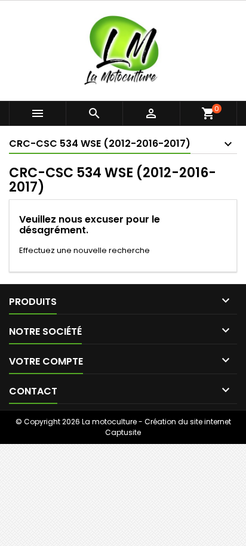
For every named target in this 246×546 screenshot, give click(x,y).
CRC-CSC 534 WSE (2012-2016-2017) (99, 143)
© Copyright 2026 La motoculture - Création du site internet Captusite (123, 427)
